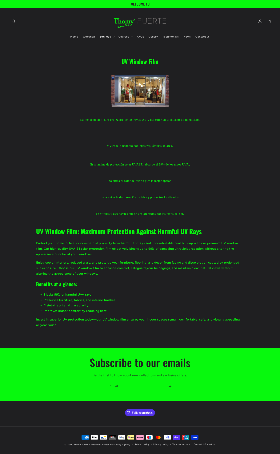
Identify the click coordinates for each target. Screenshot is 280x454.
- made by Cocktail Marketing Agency (109, 444)
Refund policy (142, 444)
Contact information (204, 444)
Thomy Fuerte (81, 444)
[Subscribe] (170, 386)
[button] (14, 21)
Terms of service (181, 444)
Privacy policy (161, 444)
